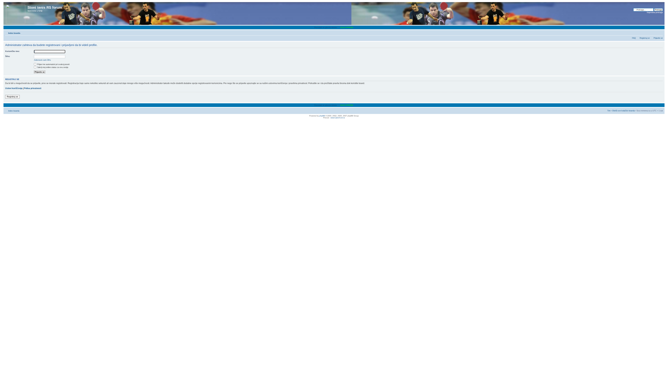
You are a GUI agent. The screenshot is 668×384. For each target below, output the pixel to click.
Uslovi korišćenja (13, 88)
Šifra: (7, 56)
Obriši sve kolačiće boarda (623, 111)
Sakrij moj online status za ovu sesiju (52, 67)
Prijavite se (658, 38)
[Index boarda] (15, 13)
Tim (608, 111)
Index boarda (14, 33)
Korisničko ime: (12, 51)
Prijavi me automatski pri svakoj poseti (53, 64)
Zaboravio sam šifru (42, 60)
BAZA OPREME (346, 27)
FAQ (634, 38)
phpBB (322, 116)
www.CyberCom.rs (338, 118)
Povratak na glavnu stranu (325, 27)
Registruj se (645, 38)
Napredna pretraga (655, 12)
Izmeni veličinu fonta (660, 32)
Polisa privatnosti (32, 88)
